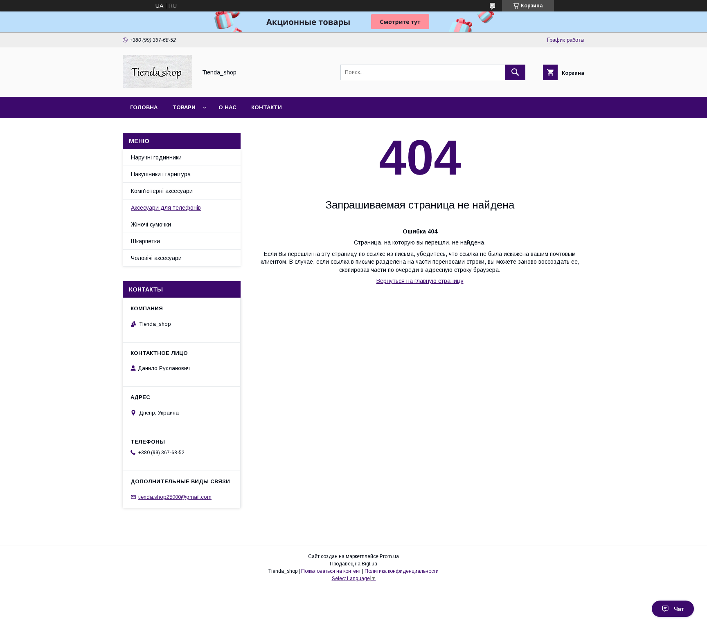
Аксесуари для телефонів (166, 207)
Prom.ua (389, 556)
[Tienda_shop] (157, 86)
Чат (679, 608)
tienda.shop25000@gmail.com (175, 497)
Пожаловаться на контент (331, 571)
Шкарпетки (145, 241)
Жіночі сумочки (151, 224)
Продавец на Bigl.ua (353, 564)
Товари (184, 107)
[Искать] (515, 72)
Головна (144, 107)
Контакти (266, 107)
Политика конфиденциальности (402, 571)
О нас (227, 107)
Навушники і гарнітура (161, 174)
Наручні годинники (156, 157)
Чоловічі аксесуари (156, 258)
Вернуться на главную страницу (420, 281)
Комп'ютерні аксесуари (162, 191)
